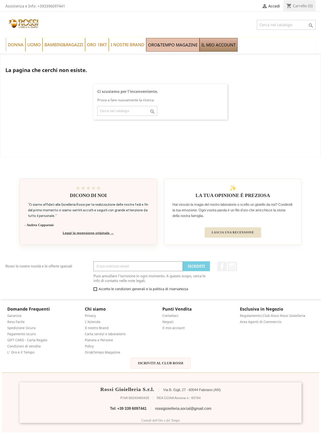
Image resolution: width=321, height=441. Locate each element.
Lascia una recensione (233, 232)
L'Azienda (92, 321)
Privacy (90, 315)
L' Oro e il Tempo (20, 352)
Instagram (232, 266)
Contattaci (170, 315)
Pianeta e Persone (99, 340)
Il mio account (173, 328)
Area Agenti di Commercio (260, 321)
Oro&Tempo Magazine (102, 352)
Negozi (167, 321)
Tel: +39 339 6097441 (128, 409)
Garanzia (14, 315)
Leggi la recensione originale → (88, 233)
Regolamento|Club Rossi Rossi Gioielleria (272, 315)
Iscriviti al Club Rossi (160, 363)
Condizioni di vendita (24, 346)
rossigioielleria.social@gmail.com (183, 409)
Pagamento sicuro (21, 334)
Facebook (222, 266)
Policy (89, 346)
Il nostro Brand (97, 328)
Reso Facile (16, 321)
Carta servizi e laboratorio (105, 334)
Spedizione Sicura (21, 328)
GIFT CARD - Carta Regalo (27, 340)
